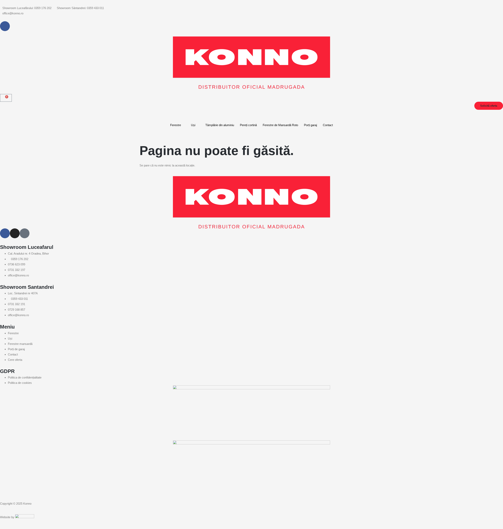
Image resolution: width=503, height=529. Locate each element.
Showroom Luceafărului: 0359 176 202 (26, 8)
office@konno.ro (12, 13)
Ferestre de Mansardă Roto (280, 125)
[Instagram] (15, 233)
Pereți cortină (248, 125)
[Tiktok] (24, 233)
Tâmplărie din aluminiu (219, 125)
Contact (328, 125)
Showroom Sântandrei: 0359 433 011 (80, 8)
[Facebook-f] (5, 26)
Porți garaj (310, 125)
